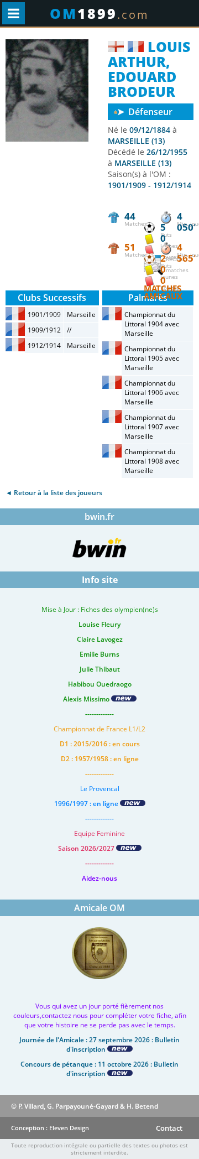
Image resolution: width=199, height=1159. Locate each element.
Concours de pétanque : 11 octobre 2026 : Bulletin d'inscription (99, 1068)
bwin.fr (99, 517)
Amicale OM (99, 908)
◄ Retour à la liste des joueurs (54, 492)
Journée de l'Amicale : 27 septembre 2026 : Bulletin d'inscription (99, 1044)
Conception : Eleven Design (50, 1128)
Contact (169, 1128)
